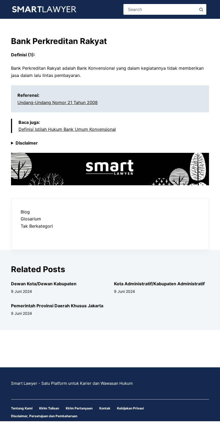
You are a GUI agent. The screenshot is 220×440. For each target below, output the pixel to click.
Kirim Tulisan (49, 408)
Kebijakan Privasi (130, 408)
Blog (25, 212)
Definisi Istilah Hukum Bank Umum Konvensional (67, 129)
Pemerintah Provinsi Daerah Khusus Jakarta (57, 305)
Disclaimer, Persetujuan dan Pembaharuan (44, 416)
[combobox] (160, 9)
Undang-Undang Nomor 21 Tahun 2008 (57, 102)
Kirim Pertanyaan (79, 408)
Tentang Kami (21, 408)
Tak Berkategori (37, 226)
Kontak (104, 408)
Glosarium (31, 218)
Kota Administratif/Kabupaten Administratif (159, 283)
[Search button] (201, 9)
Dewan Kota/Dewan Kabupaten (43, 283)
